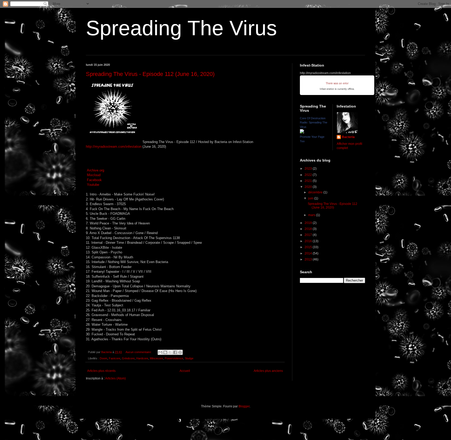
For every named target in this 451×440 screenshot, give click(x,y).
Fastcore (114, 358)
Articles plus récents (101, 371)
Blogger (244, 406)
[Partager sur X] (170, 352)
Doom (103, 358)
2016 (309, 241)
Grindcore (128, 358)
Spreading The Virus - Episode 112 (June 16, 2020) (150, 74)
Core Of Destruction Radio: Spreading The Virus (313, 123)
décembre (315, 192)
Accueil (185, 371)
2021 (309, 181)
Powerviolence (174, 358)
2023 (309, 168)
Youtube (93, 185)
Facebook (94, 180)
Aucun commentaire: (139, 352)
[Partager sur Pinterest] (180, 352)
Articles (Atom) (115, 378)
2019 (309, 223)
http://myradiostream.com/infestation (113, 146)
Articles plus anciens (268, 371)
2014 (309, 253)
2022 (309, 175)
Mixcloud (93, 175)
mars (312, 215)
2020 (309, 187)
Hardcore (142, 358)
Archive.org (95, 170)
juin (311, 198)
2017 (309, 235)
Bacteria (348, 137)
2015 (309, 247)
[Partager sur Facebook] (175, 352)
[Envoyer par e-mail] (160, 352)
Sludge (189, 358)
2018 (309, 229)
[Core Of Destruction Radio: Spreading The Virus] (302, 132)
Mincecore (156, 358)
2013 (309, 259)
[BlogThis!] (165, 352)
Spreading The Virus (181, 28)
